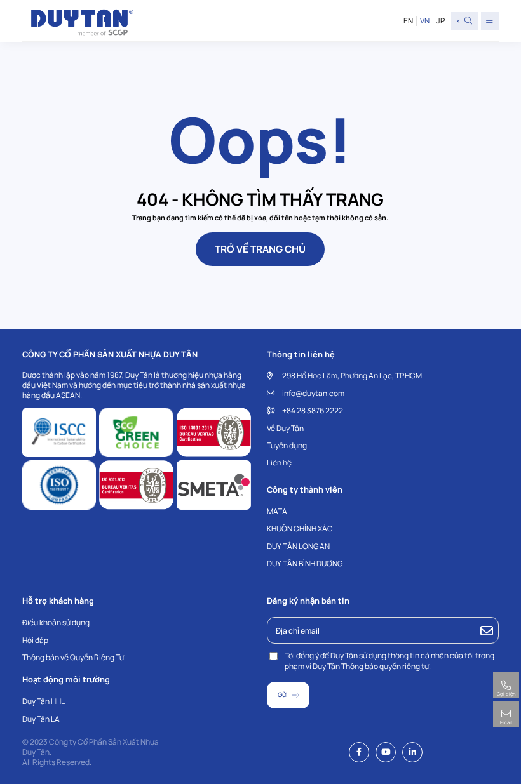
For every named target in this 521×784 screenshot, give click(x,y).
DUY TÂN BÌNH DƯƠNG (304, 563)
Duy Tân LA (41, 719)
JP (440, 21)
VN (425, 21)
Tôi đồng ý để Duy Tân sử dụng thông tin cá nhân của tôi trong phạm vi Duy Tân (389, 661)
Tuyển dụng (287, 445)
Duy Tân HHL (43, 701)
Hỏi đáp (35, 640)
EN (408, 21)
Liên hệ (279, 462)
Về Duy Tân (285, 428)
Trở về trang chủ (260, 249)
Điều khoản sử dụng (56, 622)
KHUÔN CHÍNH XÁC (300, 528)
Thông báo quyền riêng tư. (386, 666)
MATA (277, 511)
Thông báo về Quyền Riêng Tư (73, 657)
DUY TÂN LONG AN (298, 546)
